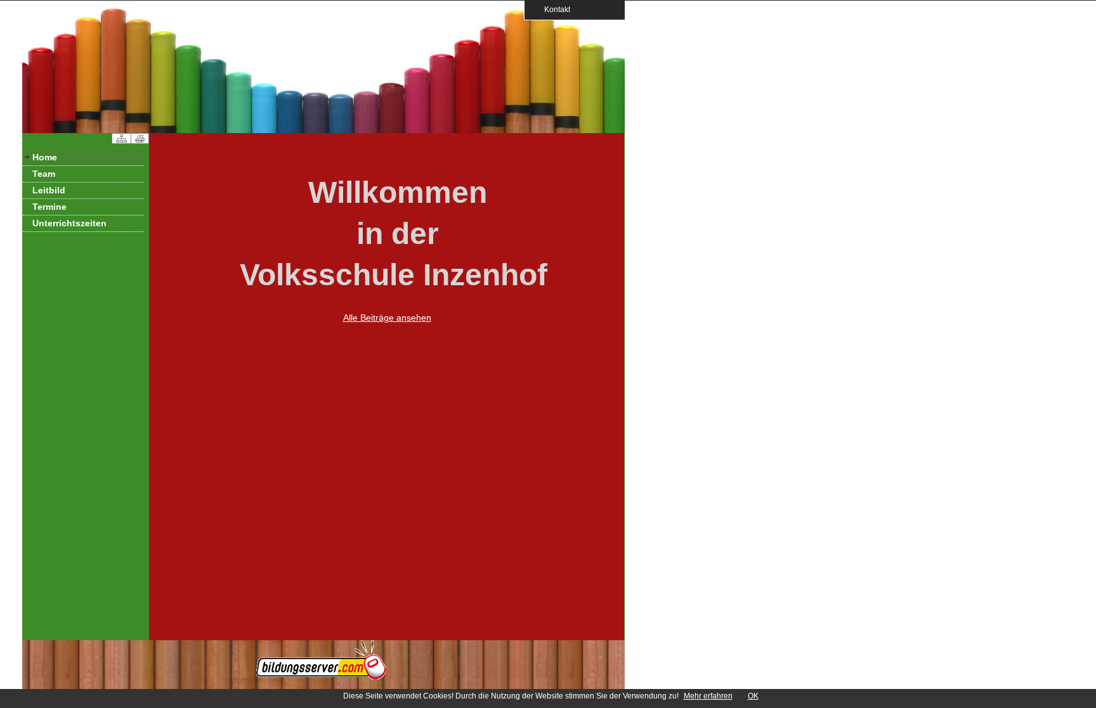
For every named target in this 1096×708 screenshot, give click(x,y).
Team (43, 174)
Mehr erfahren (708, 696)
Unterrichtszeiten (69, 223)
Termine (49, 207)
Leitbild (48, 190)
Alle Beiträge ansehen (387, 317)
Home (44, 157)
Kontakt (553, 9)
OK (753, 696)
